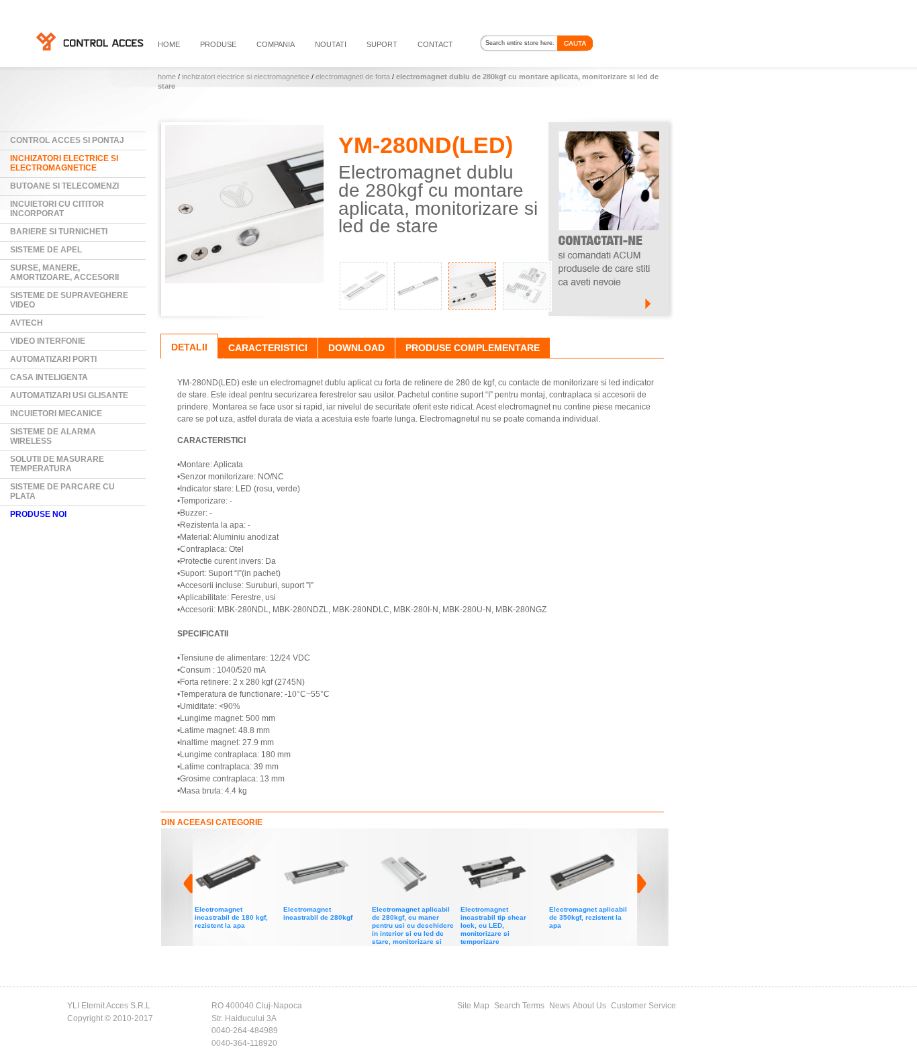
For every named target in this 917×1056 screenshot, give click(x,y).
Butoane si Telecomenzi (64, 186)
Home (167, 77)
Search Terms (519, 1005)
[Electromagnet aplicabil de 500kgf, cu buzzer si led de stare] (582, 844)
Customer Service (643, 1005)
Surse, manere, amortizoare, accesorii (64, 272)
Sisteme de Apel (46, 249)
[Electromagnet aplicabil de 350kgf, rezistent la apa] (494, 844)
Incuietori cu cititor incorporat (57, 208)
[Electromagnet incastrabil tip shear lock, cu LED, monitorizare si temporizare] (405, 844)
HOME (169, 44)
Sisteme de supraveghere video (69, 300)
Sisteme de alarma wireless (53, 436)
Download (356, 347)
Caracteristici (267, 347)
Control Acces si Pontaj (67, 140)
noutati (330, 44)
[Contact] (608, 128)
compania (275, 44)
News (559, 1005)
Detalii (189, 347)
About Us (589, 1005)
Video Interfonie (47, 341)
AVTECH (26, 323)
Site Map (473, 1005)
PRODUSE (218, 44)
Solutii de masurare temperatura (57, 463)
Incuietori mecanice (56, 413)
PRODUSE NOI (38, 514)
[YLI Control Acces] (89, 41)
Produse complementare (472, 347)
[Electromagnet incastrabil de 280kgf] (228, 844)
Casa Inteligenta (49, 377)
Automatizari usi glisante (69, 395)
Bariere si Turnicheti (58, 231)
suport (382, 44)
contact (435, 44)
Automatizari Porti (53, 359)
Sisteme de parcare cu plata (62, 491)
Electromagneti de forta (353, 77)
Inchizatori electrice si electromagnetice (245, 77)
